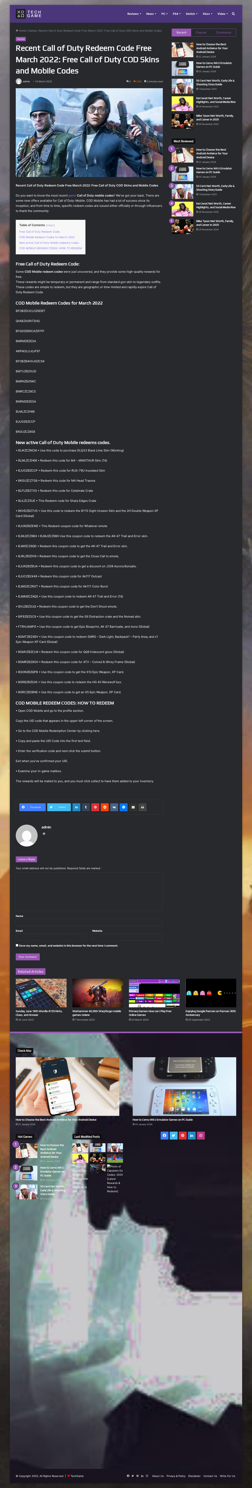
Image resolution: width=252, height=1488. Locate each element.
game (72, 195)
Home (22, 30)
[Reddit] (105, 807)
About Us (158, 1476)
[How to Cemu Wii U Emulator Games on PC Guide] (182, 68)
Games (32, 30)
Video (221, 13)
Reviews (133, 13)
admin (26, 81)
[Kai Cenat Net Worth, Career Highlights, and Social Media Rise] (182, 103)
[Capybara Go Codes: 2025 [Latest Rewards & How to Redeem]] (115, 1312)
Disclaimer (194, 1476)
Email (19, 930)
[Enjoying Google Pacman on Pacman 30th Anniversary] (211, 993)
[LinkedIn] (76, 807)
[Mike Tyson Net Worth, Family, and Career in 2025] (182, 121)
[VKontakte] (114, 807)
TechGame (77, 1476)
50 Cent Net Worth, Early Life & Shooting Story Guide (52, 1190)
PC (163, 13)
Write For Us (227, 1476)
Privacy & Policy (176, 1476)
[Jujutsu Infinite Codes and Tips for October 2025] (98, 1168)
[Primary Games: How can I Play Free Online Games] (154, 993)
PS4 (175, 13)
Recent (181, 32)
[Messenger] (124, 807)
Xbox (206, 13)
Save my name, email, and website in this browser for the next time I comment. (68, 945)
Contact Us (210, 1476)
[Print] (142, 807)
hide (50, 225)
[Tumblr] (86, 807)
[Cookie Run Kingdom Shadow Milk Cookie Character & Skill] (80, 1178)
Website (97, 930)
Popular (201, 32)
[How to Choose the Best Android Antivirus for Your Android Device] (182, 49)
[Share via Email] (133, 807)
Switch (190, 13)
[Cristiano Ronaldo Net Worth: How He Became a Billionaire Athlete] (115, 1158)
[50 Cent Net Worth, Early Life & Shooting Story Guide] (182, 86)
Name (19, 916)
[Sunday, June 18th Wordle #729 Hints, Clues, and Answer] (41, 993)
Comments (223, 32)
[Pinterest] (95, 807)
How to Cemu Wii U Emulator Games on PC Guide (163, 1119)
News (150, 13)
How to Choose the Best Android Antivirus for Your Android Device (212, 48)
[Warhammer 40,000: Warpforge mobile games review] (97, 993)
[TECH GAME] (28, 14)
